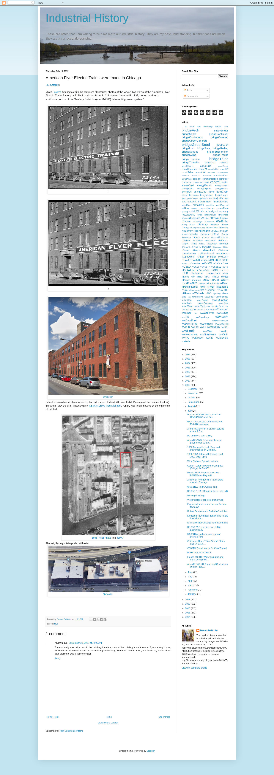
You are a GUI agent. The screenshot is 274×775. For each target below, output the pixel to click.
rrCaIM (184, 264)
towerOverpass (205, 303)
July (190, 411)
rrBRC (218, 260)
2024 (188, 363)
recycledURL (188, 214)
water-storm (204, 309)
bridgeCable (189, 133)
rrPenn (224, 283)
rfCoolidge (197, 222)
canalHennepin (189, 169)
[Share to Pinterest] (105, 619)
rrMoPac (196, 280)
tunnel (185, 309)
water (193, 309)
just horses (222, 198)
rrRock (210, 286)
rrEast (185, 270)
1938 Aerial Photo (101, 537)
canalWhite (187, 179)
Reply (58, 658)
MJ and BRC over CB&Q (199, 435)
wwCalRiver (207, 312)
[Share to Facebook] (101, 619)
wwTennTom (222, 338)
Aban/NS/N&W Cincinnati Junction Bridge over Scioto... (204, 441)
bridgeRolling (220, 148)
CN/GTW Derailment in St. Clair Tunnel (207, 548)
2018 (188, 599)
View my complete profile (194, 667)
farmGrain (222, 191)
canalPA (211, 172)
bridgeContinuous (192, 137)
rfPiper (185, 243)
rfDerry (184, 225)
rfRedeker (212, 243)
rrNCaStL (215, 280)
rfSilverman (216, 247)
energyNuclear (221, 188)
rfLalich (196, 237)
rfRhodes (223, 243)
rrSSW (201, 290)
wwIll (203, 326)
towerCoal (187, 300)
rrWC (208, 293)
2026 (188, 354)
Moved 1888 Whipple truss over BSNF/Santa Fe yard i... (203, 474)
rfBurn (223, 218)
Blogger (151, 751)
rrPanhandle (213, 283)
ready (225, 211)
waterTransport (219, 309)
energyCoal (188, 185)
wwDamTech (206, 324)
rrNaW (206, 280)
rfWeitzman (223, 250)
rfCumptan (209, 222)
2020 (188, 380)
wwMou (224, 331)
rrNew (224, 279)
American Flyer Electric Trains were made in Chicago (205, 481)
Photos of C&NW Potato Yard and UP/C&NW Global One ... (204, 415)
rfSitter (225, 247)
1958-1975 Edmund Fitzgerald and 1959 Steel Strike (205, 455)
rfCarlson (186, 221)
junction (213, 198)
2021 (188, 376)
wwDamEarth (189, 320)
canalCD (224, 163)
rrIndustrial (196, 273)
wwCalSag (222, 313)
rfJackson (205, 234)
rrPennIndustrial (190, 287)
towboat (209, 296)
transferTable (217, 306)
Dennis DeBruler (209, 630)
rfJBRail (215, 234)
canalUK (196, 175)
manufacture (220, 201)
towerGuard (202, 300)
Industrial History (87, 18)
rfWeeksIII (209, 250)
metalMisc (210, 205)
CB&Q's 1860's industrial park (105, 405)
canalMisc (187, 172)
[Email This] (91, 619)
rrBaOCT (195, 259)
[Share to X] (98, 619)
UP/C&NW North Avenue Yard (202, 487)
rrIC (226, 270)
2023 (188, 367)
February (192, 589)
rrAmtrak (211, 256)
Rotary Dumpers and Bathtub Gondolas (207, 511)
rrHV (221, 270)
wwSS (209, 338)
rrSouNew (193, 290)
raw (220, 212)
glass (184, 198)
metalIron (198, 204)
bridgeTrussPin (190, 162)
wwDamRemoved (220, 321)
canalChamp (187, 166)
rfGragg (185, 227)
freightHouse (221, 195)
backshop (208, 126)
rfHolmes (215, 231)
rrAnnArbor (223, 257)
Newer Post (52, 717)
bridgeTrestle (220, 154)
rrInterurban (213, 273)
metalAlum (186, 205)
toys (56, 624)
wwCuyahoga (203, 317)
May (190, 576)
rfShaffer (206, 247)
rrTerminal (210, 290)
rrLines (185, 276)
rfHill (196, 231)
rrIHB (185, 273)
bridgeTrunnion (191, 159)
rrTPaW (219, 290)
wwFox (195, 327)
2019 (188, 385)
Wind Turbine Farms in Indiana (202, 461)
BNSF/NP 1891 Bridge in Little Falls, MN (207, 491)
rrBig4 (204, 260)
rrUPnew (186, 293)
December (193, 389)
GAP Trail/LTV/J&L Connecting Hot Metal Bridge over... (204, 423)
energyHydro (204, 188)
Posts (189, 90)
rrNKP (185, 283)
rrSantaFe (222, 286)
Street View (108, 397)
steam (225, 293)
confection (187, 182)
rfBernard (194, 217)
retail (200, 215)
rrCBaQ (186, 266)
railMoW (194, 211)
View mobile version (108, 722)
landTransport (189, 201)
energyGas (187, 188)
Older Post (164, 717)
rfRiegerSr (186, 247)
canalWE (207, 175)
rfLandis (206, 237)
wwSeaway (197, 338)
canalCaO (210, 162)
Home (109, 717)
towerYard (200, 306)
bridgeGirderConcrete (194, 140)
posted (58, 92)
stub (184, 296)
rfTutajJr (196, 250)
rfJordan (224, 234)
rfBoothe (205, 218)
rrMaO (200, 277)
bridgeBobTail (221, 130)
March (191, 585)
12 (186, 127)
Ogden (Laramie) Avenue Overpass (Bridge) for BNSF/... (205, 467)
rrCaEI (225, 260)
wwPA (185, 337)
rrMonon (186, 280)
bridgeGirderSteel (196, 145)
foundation (194, 195)
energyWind (200, 191)
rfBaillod (185, 218)
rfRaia (201, 244)
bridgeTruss (218, 159)
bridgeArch (190, 130)
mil (227, 205)
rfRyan (195, 247)
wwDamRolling (189, 324)
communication (210, 179)
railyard (213, 211)
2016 (188, 608)
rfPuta (194, 243)
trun (226, 306)
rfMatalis (186, 240)
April (190, 581)
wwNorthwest (208, 334)
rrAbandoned (206, 253)
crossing (224, 182)
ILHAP (120, 537)
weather (186, 312)
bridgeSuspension (217, 151)
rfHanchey (223, 228)
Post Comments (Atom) (71, 731)
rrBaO (185, 259)
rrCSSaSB (216, 267)
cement (197, 178)
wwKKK (224, 327)
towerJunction (220, 299)
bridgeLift (222, 144)
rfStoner (186, 250)
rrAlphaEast (222, 253)
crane (206, 182)
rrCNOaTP (205, 267)
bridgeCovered (219, 137)
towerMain (187, 303)
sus (189, 297)
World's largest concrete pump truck (205, 500)
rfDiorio (193, 225)
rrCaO (216, 263)
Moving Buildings (196, 495)
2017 (188, 604)
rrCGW (195, 267)
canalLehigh (213, 169)
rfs (200, 247)
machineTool (204, 201)
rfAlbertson (223, 215)
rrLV (193, 277)
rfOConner (198, 240)
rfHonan (224, 231)
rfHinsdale (204, 230)
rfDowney (203, 224)
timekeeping (197, 297)
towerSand (223, 303)
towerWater (187, 306)
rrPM (202, 287)
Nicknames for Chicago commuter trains (207, 522)
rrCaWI (224, 263)
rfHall (216, 228)
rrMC (207, 276)
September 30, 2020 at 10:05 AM (85, 643)
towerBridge (222, 296)
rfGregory (194, 228)
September (193, 402)
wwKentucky (213, 327)
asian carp (195, 126)
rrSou (185, 289)
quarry (185, 211)
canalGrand (223, 166)
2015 (188, 612)
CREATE (214, 182)
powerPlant (222, 208)
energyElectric (204, 185)
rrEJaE (192, 270)
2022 (188, 372)
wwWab (186, 341)
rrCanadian (195, 263)
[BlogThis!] (94, 619)
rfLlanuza (222, 237)
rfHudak (194, 234)
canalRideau (223, 173)
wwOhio (223, 334)
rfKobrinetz (186, 238)
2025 (188, 359)
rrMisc (224, 276)
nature (194, 208)
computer (223, 179)
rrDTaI (225, 267)
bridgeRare (203, 148)
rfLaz (213, 238)
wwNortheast (189, 334)
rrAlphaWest (188, 256)
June (190, 572)
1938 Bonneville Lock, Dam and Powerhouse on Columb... (203, 448)
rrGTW (215, 270)
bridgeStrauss (190, 151)
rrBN (211, 259)
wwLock (188, 331)
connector (197, 182)
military (185, 208)
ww (196, 313)
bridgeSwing (189, 154)
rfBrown (214, 217)
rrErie (200, 270)
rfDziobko (214, 224)
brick (226, 126)
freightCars (206, 194)
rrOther (202, 283)
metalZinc (220, 205)
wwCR (185, 317)
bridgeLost (188, 148)
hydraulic (203, 198)
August (191, 406)
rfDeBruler (222, 221)
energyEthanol (221, 185)
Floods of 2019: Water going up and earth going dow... (205, 558)
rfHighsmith (187, 231)
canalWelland (221, 175)
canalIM (203, 169)
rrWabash (198, 293)
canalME (224, 169)
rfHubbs (185, 234)
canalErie (205, 165)
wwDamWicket (221, 324)
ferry (184, 194)
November (193, 393)
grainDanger (192, 198)
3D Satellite (52, 84)
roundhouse (189, 253)
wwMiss (207, 331)
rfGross (209, 228)
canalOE (200, 172)
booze (218, 126)
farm (211, 191)
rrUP (226, 290)
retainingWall (210, 215)
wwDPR (186, 327)
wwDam (221, 317)
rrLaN (225, 273)
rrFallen (207, 270)
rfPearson (223, 240)
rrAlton (200, 256)
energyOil (187, 191)
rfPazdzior (210, 240)
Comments (192, 96)
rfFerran (224, 224)
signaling (217, 293)
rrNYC (193, 283)
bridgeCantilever (218, 133)
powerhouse (207, 208)
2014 (188, 617)
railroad (203, 211)
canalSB (185, 176)
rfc (227, 218)
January (192, 594)
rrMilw (215, 276)
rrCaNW (207, 263)
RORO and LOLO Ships (199, 552)
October (192, 397)
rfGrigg (202, 228)
